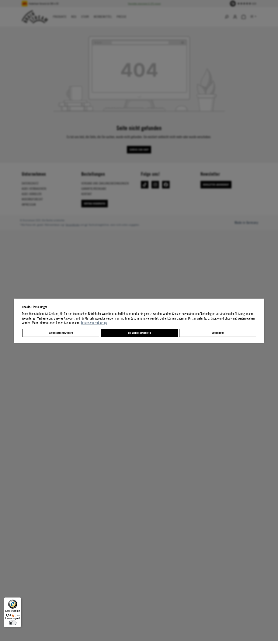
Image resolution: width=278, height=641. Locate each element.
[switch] (12, 623)
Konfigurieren (218, 332)
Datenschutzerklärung (94, 323)
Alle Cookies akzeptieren (139, 332)
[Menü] (19, 599)
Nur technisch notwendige (61, 332)
